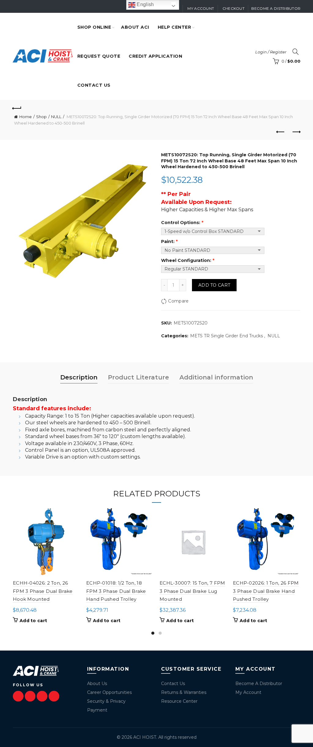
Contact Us (173, 683)
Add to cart (214, 285)
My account (200, 8)
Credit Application (155, 56)
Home (25, 116)
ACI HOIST (144, 737)
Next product (296, 132)
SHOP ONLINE (94, 27)
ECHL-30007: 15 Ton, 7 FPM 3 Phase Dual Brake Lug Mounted (192, 591)
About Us (97, 683)
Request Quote (98, 56)
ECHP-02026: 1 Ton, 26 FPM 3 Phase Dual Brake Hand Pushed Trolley (266, 591)
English (144, 4)
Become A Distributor (258, 683)
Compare (178, 301)
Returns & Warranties (183, 692)
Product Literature (138, 377)
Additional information (216, 377)
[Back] (17, 107)
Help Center (174, 27)
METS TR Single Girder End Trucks (226, 336)
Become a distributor (275, 8)
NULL (56, 116)
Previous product (280, 132)
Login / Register (270, 51)
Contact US (94, 85)
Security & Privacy (106, 701)
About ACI (135, 27)
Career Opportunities (109, 692)
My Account (248, 692)
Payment (97, 710)
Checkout (234, 8)
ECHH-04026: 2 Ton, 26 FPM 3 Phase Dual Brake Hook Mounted (43, 591)
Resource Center (179, 701)
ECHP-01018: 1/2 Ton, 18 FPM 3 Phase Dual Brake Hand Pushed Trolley (116, 591)
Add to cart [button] (33, 620)
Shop (41, 116)
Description (79, 377)
